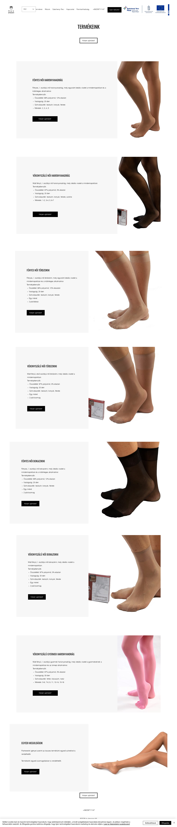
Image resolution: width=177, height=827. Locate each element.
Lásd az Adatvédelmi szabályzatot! (117, 824)
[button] (45, 214)
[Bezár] (174, 823)
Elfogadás (165, 823)
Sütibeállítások (150, 823)
